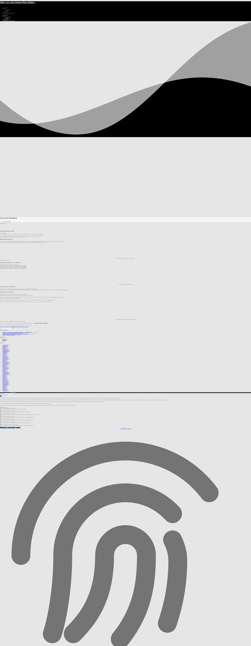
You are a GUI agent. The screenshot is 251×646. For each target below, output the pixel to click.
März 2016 (5, 356)
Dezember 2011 (5, 381)
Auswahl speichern (11, 427)
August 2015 (5, 359)
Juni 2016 (4, 354)
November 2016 (6, 350)
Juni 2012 (4, 376)
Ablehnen (18, 427)
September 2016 (6, 351)
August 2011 (5, 385)
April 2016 (5, 355)
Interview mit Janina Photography (9, 335)
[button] (125, 407)
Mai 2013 (4, 370)
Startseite (5, 7)
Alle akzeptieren (4, 427)
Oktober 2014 (5, 363)
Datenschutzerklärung (9, 13)
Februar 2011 (5, 390)
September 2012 (6, 374)
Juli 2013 (4, 369)
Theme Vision (13, 392)
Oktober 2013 (5, 368)
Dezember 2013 (5, 367)
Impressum (5, 12)
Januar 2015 (5, 361)
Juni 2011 (4, 387)
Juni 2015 (4, 360)
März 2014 (5, 366)
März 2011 (5, 389)
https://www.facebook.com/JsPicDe (40, 323)
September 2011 (6, 384)
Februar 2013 (5, 371)
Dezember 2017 (5, 346)
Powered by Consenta (125, 429)
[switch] (0, 407)
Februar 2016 (5, 356)
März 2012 (5, 378)
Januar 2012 (5, 380)
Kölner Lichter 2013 (4, 326)
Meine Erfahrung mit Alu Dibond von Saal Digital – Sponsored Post (15, 334)
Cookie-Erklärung (123, 428)
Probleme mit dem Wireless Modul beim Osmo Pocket (13, 333)
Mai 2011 (4, 388)
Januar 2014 (5, 367)
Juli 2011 (4, 386)
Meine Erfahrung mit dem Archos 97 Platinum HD (19, 326)
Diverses (7, 11)
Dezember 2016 (5, 349)
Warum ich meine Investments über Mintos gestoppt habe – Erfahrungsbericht (17, 332)
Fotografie (8, 9)
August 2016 (5, 352)
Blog (4, 8)
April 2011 (5, 388)
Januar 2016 (5, 357)
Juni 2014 (4, 365)
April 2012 (5, 377)
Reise (6, 10)
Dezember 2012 (5, 372)
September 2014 (6, 364)
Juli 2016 (4, 353)
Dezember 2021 (5, 345)
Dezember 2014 (5, 362)
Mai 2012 (4, 377)
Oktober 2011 (5, 383)
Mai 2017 (4, 347)
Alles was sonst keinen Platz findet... (18, 2)
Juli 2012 (4, 375)
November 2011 (5, 382)
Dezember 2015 (5, 358)
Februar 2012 (5, 379)
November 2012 (6, 373)
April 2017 (5, 348)
